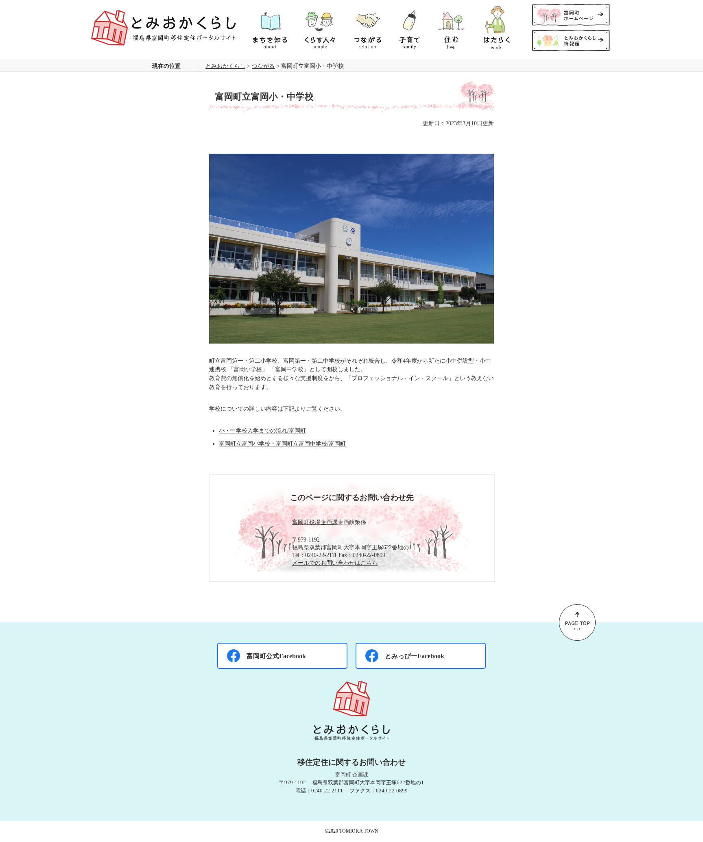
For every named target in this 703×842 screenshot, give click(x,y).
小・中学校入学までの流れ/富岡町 (262, 430)
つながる (263, 66)
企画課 (329, 522)
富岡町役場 (306, 522)
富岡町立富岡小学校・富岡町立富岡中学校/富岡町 (282, 443)
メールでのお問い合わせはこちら (335, 562)
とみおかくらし (225, 66)
